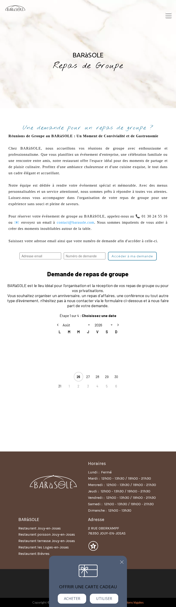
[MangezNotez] (93, 549)
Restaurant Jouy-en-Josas (39, 528)
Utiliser (104, 598)
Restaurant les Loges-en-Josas (43, 547)
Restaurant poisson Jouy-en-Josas (46, 534)
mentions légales (131, 602)
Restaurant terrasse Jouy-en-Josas (46, 541)
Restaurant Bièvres (34, 553)
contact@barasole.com (75, 222)
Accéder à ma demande (132, 256)
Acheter (72, 598)
